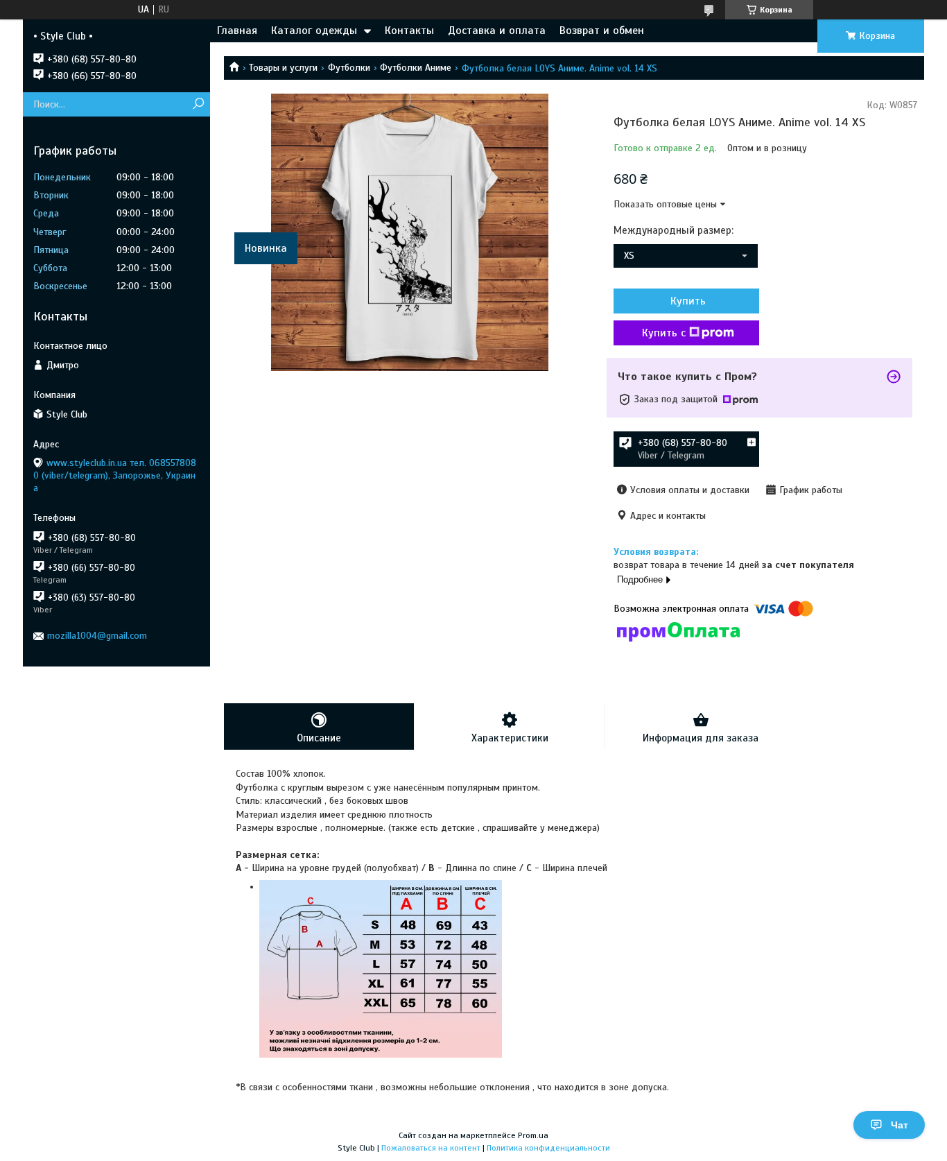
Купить (688, 301)
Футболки (349, 68)
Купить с (664, 333)
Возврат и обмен (601, 30)
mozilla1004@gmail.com (97, 636)
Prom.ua (533, 1135)
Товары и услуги (283, 68)
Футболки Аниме (415, 68)
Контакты (409, 30)
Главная (237, 30)
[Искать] (198, 104)
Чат (899, 1124)
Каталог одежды (314, 30)
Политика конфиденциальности (548, 1148)
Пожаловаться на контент (430, 1148)
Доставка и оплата (497, 30)
